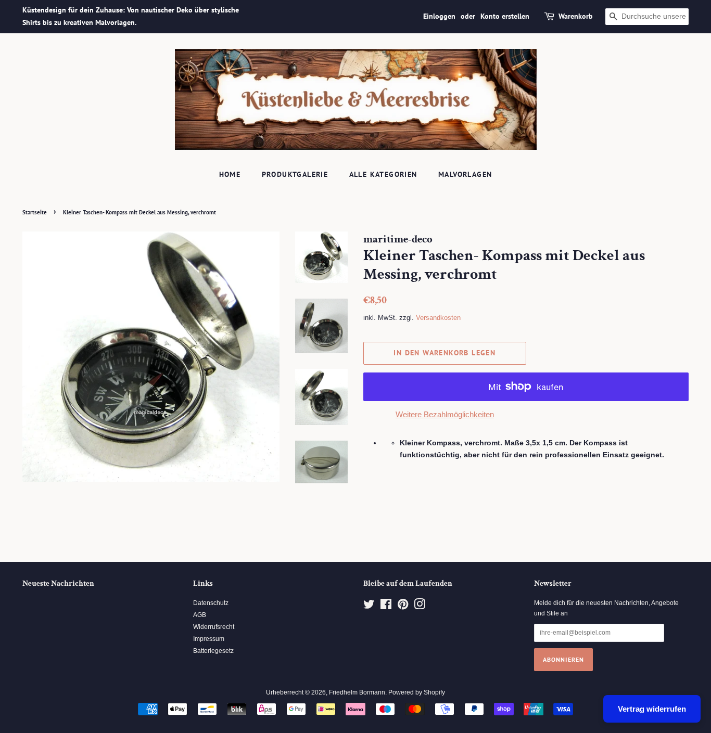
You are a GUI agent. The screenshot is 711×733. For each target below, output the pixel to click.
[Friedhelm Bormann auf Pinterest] (403, 606)
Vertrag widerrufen (652, 708)
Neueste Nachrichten (58, 583)
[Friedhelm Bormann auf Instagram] (419, 606)
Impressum (208, 638)
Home (230, 174)
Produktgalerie (295, 174)
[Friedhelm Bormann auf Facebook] (386, 606)
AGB (199, 615)
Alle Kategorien (383, 174)
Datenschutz (210, 603)
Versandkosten (438, 318)
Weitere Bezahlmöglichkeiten (445, 414)
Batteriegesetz (213, 650)
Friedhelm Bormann (357, 692)
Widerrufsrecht (213, 627)
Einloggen (439, 16)
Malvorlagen (465, 174)
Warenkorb (575, 16)
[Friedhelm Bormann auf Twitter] (369, 606)
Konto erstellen (504, 16)
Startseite (34, 212)
